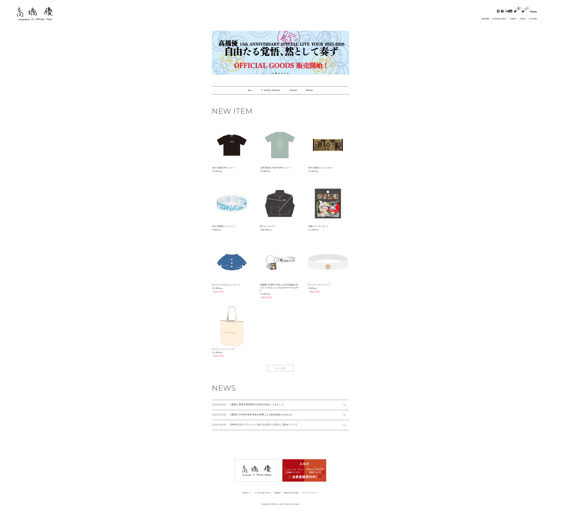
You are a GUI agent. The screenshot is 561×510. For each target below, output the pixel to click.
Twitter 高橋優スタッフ (525, 9)
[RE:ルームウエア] (280, 204)
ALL (250, 90)
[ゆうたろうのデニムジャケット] (232, 262)
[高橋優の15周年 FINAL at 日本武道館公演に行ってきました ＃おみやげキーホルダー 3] (280, 262)
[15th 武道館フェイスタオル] (328, 145)
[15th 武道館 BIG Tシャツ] (232, 145)
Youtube (508, 11)
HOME (485, 19)
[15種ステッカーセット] (328, 204)
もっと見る (280, 368)
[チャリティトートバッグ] (232, 326)
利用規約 (277, 493)
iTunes (533, 11)
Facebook (502, 11)
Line (498, 11)
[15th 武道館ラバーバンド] (232, 204)
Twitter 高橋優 (518, 9)
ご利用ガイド (246, 493)
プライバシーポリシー (310, 493)
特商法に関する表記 (291, 493)
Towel (293, 90)
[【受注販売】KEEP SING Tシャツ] (280, 145)
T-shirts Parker (270, 90)
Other (309, 90)
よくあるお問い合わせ (262, 493)
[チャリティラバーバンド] (328, 262)
